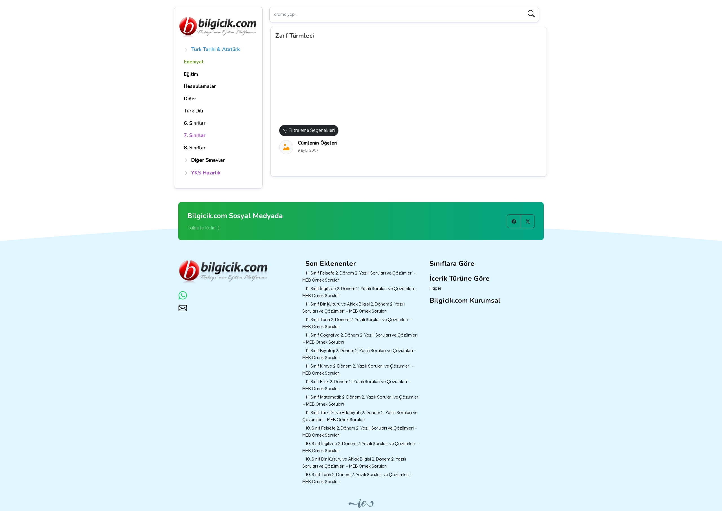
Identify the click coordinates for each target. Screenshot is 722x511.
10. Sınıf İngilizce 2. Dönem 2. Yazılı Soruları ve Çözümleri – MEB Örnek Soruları (360, 447)
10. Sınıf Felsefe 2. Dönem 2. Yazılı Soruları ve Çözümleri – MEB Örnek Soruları (359, 431)
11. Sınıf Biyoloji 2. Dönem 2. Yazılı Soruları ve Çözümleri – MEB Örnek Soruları (359, 354)
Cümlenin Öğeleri (317, 143)
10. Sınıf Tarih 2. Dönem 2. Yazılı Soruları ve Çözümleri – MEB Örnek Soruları (357, 478)
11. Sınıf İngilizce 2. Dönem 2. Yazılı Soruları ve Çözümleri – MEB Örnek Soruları (360, 292)
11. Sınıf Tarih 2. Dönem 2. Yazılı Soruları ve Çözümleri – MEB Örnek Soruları (357, 323)
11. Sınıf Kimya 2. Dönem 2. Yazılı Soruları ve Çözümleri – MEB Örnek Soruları (358, 369)
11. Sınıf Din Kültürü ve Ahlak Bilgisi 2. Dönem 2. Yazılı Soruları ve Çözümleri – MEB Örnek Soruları (353, 307)
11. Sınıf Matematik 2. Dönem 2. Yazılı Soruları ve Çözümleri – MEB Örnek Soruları (360, 400)
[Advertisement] (410, 82)
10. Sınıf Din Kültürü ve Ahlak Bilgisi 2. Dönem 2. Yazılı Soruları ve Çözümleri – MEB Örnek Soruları (354, 462)
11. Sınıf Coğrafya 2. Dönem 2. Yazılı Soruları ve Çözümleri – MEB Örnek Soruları (360, 338)
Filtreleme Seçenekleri (311, 130)
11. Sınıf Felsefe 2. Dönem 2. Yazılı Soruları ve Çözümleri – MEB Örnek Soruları (359, 276)
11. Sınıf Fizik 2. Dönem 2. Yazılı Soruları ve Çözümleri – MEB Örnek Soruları (356, 385)
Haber (436, 288)
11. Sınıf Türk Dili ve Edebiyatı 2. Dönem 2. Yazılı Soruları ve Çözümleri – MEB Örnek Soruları (360, 416)
